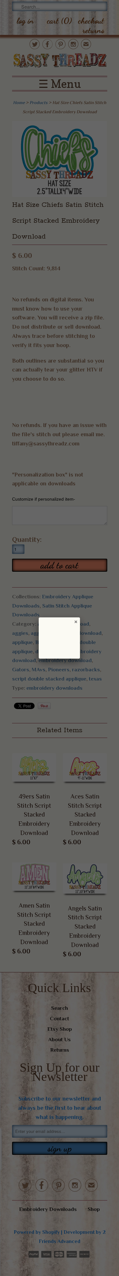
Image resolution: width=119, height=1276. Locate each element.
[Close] (75, 621)
